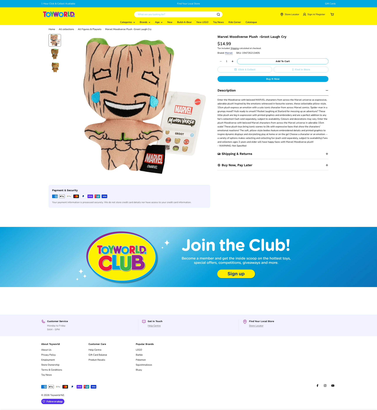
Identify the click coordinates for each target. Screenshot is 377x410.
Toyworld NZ (57, 395)
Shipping (235, 48)
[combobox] (178, 14)
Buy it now (273, 79)
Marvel (229, 53)
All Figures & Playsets (89, 29)
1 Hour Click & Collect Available (58, 3)
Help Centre (154, 325)
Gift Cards (330, 3)
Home (52, 29)
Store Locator (256, 325)
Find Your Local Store (188, 3)
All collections (66, 29)
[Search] (218, 14)
